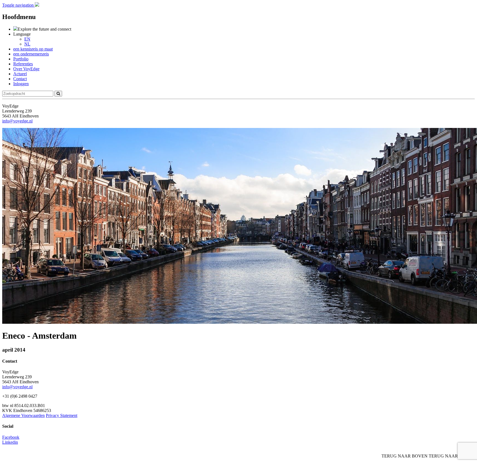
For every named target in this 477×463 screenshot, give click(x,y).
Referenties (23, 63)
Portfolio (20, 59)
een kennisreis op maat (33, 49)
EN (27, 39)
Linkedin (10, 442)
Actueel (20, 73)
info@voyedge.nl (17, 121)
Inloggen (21, 83)
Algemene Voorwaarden (23, 415)
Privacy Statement (61, 415)
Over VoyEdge (26, 68)
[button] (18, 5)
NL (27, 44)
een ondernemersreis (31, 54)
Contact (20, 78)
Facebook (10, 437)
